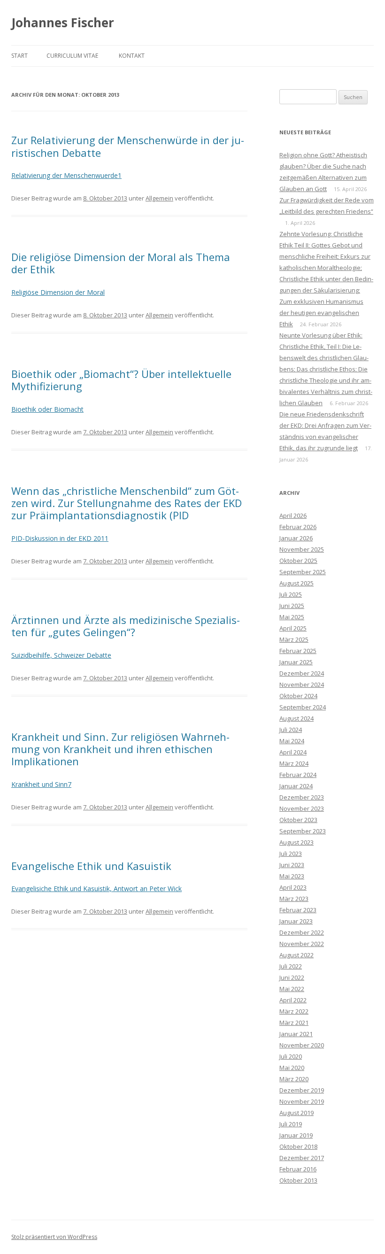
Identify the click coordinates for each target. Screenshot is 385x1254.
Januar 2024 (296, 786)
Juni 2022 (291, 977)
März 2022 (293, 1011)
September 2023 (302, 831)
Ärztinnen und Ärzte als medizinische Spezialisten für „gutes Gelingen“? (125, 626)
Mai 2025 (291, 617)
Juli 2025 (290, 594)
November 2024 (301, 684)
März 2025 (293, 639)
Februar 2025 (297, 650)
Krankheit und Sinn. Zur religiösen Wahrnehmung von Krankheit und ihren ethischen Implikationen (120, 749)
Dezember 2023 (301, 797)
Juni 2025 (291, 605)
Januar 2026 (296, 538)
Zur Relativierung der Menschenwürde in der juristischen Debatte (127, 146)
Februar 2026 (297, 527)
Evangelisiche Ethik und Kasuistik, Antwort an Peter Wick (96, 888)
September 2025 (302, 572)
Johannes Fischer (62, 22)
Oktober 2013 (298, 1180)
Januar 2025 (296, 662)
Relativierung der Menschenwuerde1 (66, 175)
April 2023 (293, 887)
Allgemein (159, 198)
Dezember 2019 (301, 1090)
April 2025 (293, 628)
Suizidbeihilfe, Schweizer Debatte (61, 655)
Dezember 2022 (301, 932)
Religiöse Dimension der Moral (58, 292)
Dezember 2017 (301, 1158)
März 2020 (293, 1079)
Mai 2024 (291, 741)
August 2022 (296, 955)
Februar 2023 (297, 910)
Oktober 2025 (298, 560)
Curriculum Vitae (72, 56)
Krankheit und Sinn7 (41, 784)
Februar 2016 (297, 1169)
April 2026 (293, 515)
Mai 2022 (291, 989)
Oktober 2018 (298, 1146)
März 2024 (293, 763)
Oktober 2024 (298, 696)
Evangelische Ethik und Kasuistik (91, 866)
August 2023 (296, 842)
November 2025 (301, 549)
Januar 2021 (296, 1034)
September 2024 (302, 707)
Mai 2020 (291, 1067)
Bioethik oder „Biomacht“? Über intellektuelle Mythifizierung (121, 380)
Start (19, 56)
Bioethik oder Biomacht (47, 409)
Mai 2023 (291, 876)
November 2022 (301, 943)
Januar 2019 (296, 1135)
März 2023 (293, 898)
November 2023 (301, 808)
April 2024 (293, 752)
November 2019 (301, 1101)
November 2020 (301, 1045)
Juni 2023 (291, 865)
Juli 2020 (290, 1056)
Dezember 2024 (301, 673)
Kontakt (132, 56)
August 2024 (296, 718)
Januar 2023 (296, 921)
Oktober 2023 (298, 819)
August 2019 (296, 1112)
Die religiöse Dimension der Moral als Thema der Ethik (120, 263)
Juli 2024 (290, 729)
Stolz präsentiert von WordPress (54, 1237)
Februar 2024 (297, 774)
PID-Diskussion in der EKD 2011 (59, 538)
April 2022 (293, 1000)
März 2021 (293, 1022)
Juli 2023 (290, 853)
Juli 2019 (290, 1124)
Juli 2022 (290, 966)
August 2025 (296, 583)
